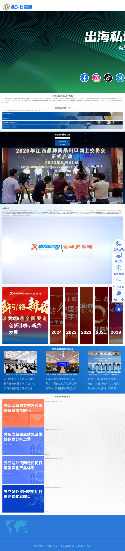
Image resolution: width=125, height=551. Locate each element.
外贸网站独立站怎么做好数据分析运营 (53, 429)
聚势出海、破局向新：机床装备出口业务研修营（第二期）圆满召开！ (62, 374)
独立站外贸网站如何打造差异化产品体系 (53, 458)
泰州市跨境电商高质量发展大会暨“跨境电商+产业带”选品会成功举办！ (104, 374)
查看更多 (7, 102)
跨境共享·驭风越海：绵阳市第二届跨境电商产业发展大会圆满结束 (20, 374)
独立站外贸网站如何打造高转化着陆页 (53, 487)
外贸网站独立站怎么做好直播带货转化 (53, 401)
